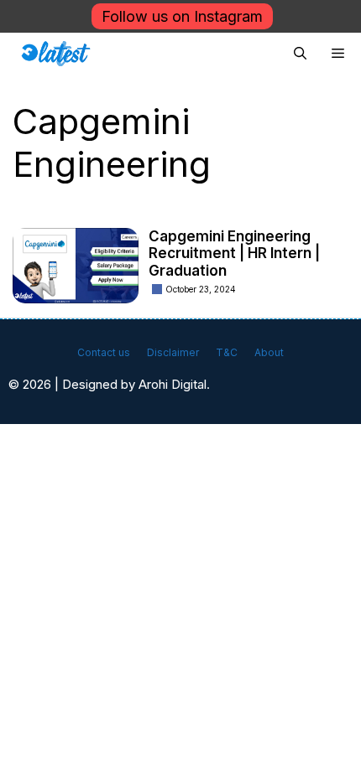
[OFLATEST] (55, 54)
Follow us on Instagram (182, 16)
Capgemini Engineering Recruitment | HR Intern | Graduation (234, 253)
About (269, 352)
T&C (227, 352)
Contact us (103, 352)
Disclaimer (173, 352)
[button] (300, 54)
